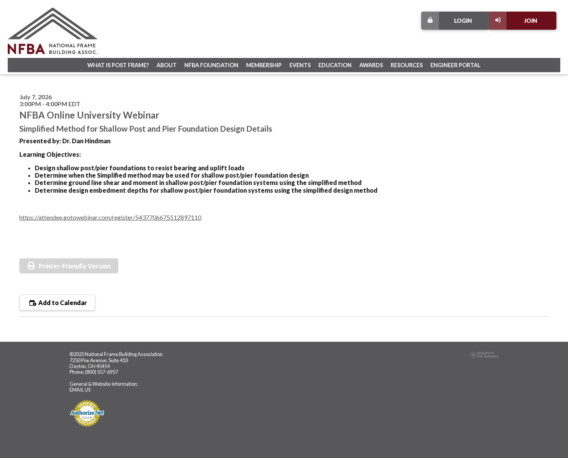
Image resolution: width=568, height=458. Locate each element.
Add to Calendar (62, 302)
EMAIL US (80, 390)
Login (463, 20)
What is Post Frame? (118, 65)
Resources (407, 65)
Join (530, 20)
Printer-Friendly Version (75, 266)
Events (300, 65)
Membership (264, 65)
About (166, 65)
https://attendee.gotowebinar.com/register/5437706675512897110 (110, 217)
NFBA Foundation (211, 65)
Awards (371, 65)
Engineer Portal (455, 65)
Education (335, 65)
